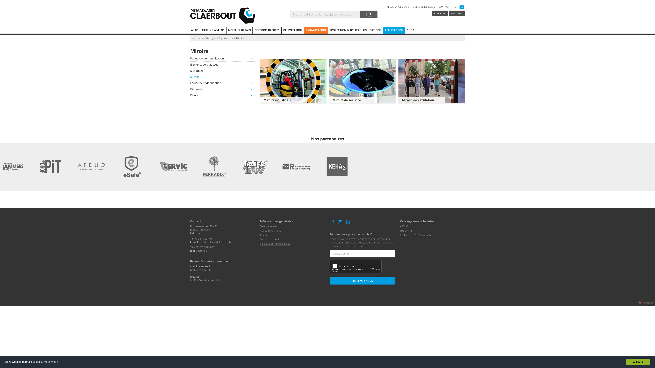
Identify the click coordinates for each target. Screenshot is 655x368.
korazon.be (648, 303)
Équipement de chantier (205, 83)
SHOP (410, 30)
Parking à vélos (213, 30)
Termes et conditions (272, 239)
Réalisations (394, 30)
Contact (443, 6)
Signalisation (316, 30)
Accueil (197, 38)
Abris (194, 30)
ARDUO (404, 226)
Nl (456, 7)
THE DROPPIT (407, 230)
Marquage (196, 71)
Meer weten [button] (51, 361)
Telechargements (398, 6)
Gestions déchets (267, 30)
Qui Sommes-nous (424, 6)
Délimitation (292, 30)
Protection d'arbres (344, 30)
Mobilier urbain (239, 30)
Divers (194, 95)
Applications (372, 30)
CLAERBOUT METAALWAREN (415, 235)
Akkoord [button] (638, 362)
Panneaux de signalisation (207, 58)
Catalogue (210, 38)
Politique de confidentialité (275, 243)
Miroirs (240, 38)
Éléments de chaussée (204, 64)
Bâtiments (196, 89)
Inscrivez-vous (362, 281)
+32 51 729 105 (203, 238)
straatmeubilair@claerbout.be (215, 242)
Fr (462, 7)
